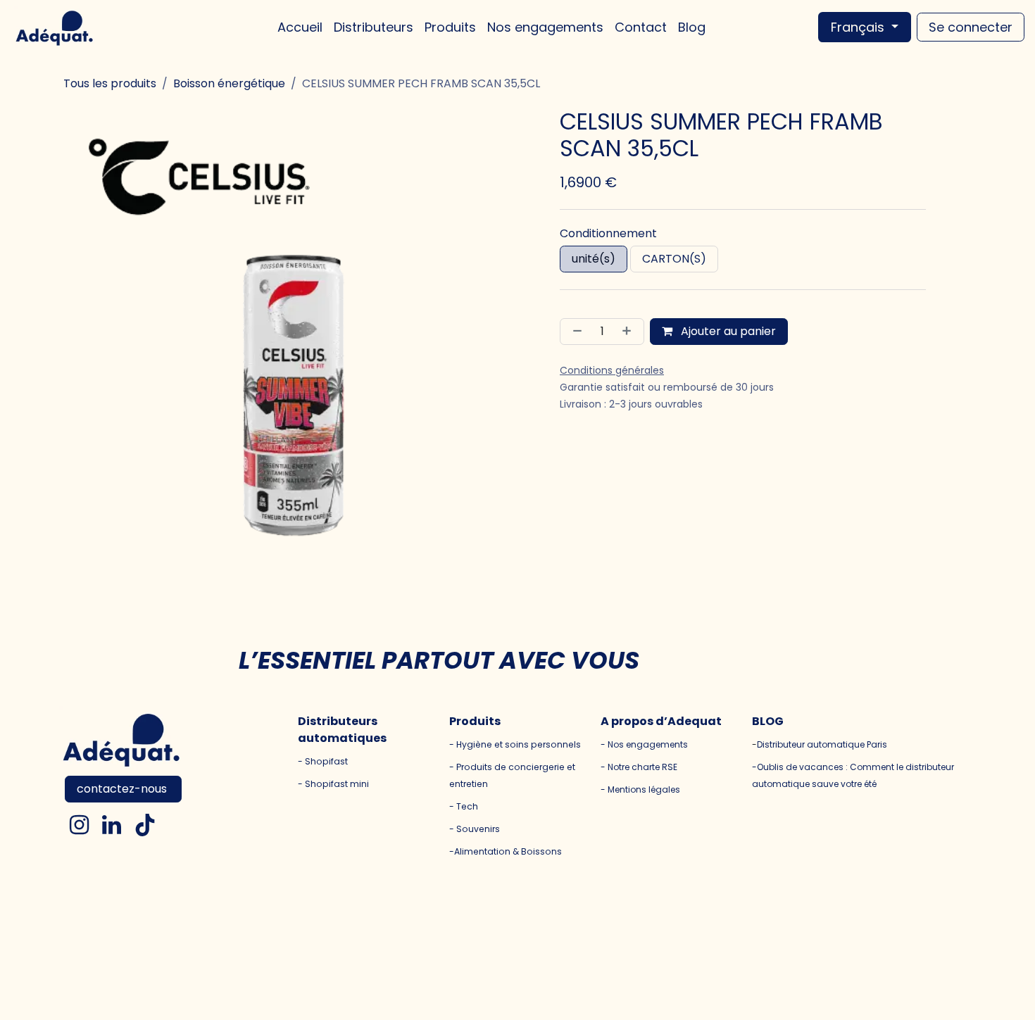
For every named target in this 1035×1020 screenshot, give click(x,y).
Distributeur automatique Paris (822, 744)
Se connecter (970, 27)
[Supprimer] (574, 331)
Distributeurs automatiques (342, 729)
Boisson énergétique (229, 83)
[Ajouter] (629, 331)
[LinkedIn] (111, 825)
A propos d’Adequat (661, 721)
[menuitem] (300, 27)
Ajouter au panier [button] (727, 331)
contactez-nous (123, 789)
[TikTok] (145, 825)
